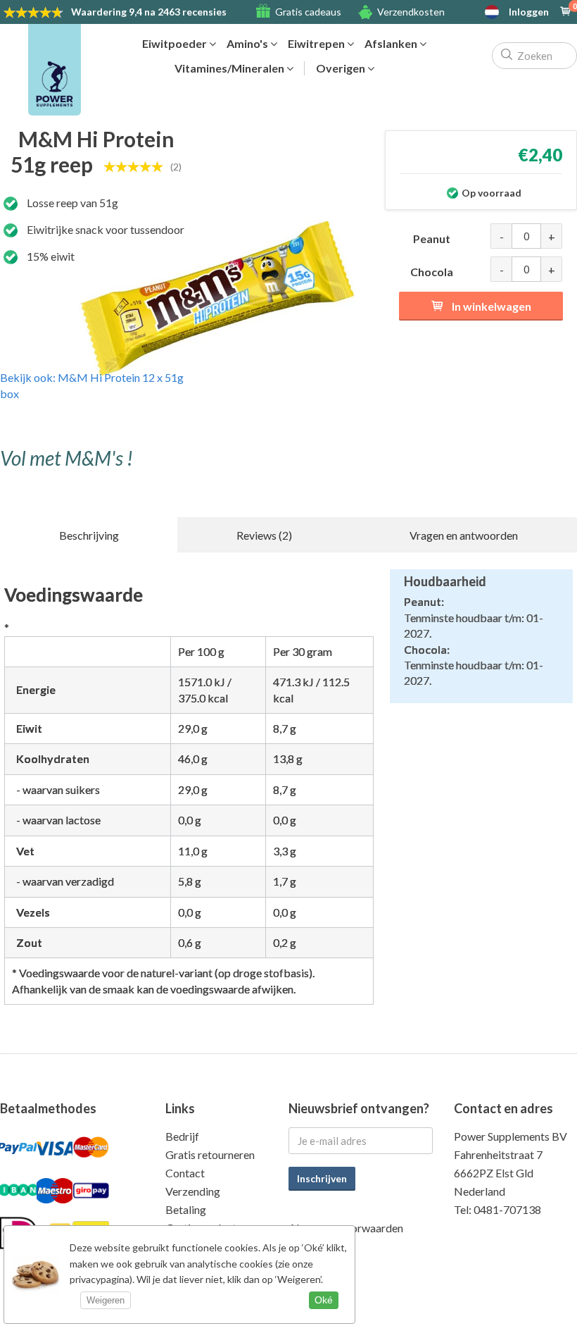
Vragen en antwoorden (464, 535)
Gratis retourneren (210, 1154)
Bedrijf (182, 1136)
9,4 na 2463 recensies (149, 12)
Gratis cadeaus (308, 12)
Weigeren (106, 1300)
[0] (565, 12)
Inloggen (529, 12)
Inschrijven (322, 1178)
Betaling (185, 1209)
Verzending (192, 1191)
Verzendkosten (411, 12)
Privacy (306, 1246)
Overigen (341, 68)
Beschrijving (89, 535)
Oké (324, 1300)
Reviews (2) (264, 535)
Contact (185, 1172)
